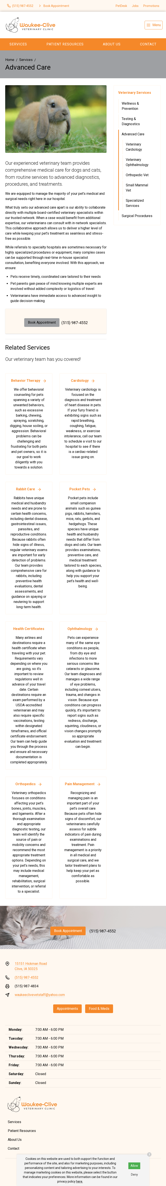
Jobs (135, 6)
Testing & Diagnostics (131, 121)
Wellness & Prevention (130, 106)
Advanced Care (133, 134)
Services (18, 44)
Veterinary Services (134, 93)
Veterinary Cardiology (134, 147)
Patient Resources (65, 44)
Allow (134, 1165)
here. (79, 1181)
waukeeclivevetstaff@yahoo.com (40, 995)
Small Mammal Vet (137, 187)
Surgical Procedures (137, 216)
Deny (134, 1174)
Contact (13, 1148)
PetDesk (121, 6)
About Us (112, 44)
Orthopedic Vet (137, 175)
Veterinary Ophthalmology (137, 162)
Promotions (151, 6)
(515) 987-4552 (74, 322)
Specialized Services (135, 203)
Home (9, 60)
